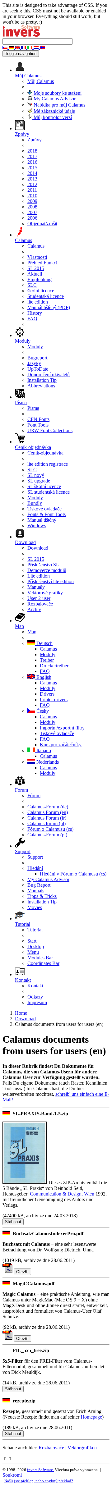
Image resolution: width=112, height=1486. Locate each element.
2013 (32, 178)
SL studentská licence (48, 492)
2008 (32, 206)
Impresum (37, 1002)
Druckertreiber (54, 665)
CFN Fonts (38, 419)
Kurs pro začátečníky (61, 744)
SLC (32, 285)
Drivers (47, 694)
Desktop (35, 946)
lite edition (37, 301)
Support (35, 857)
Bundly (34, 503)
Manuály (36, 587)
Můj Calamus (40, 81)
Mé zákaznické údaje (53, 111)
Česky (42, 711)
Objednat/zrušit (42, 223)
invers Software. (40, 1469)
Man (31, 631)
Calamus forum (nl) (46, 823)
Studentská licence (45, 296)
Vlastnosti (37, 257)
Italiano (43, 750)
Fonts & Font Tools (46, 514)
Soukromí (12, 1475)
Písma (33, 408)
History (34, 313)
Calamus (35, 246)
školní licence (40, 290)
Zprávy (34, 139)
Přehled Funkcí (42, 262)
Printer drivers (54, 699)
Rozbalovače (40, 603)
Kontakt (35, 985)
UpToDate (37, 369)
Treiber (47, 660)
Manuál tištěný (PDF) (48, 307)
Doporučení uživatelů (48, 374)
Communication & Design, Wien (62, 1193)
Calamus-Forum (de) (47, 806)
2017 (32, 156)
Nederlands (47, 762)
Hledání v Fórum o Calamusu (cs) (73, 873)
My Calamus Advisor (54, 98)
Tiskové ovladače (44, 508)
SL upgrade (38, 480)
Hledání (35, 868)
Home (21, 1013)
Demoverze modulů (46, 570)
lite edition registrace (47, 464)
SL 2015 (35, 268)
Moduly (35, 346)
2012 (32, 184)
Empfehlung (39, 279)
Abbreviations (41, 385)
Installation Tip (42, 380)
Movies (34, 907)
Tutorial (35, 929)
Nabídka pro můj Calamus (58, 104)
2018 (32, 150)
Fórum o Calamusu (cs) (50, 829)
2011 (32, 190)
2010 (32, 195)
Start (31, 941)
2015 (32, 167)
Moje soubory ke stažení (57, 93)
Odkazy (35, 996)
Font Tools (38, 425)
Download (37, 548)
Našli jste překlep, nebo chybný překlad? (38, 1481)
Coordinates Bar (43, 963)
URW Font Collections (49, 430)
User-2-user (38, 598)
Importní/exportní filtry (62, 727)
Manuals (35, 890)
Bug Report (38, 885)
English (43, 677)
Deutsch (44, 643)
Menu (33, 952)
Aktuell (34, 274)
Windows (36, 525)
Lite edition (38, 575)
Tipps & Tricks (42, 896)
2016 (32, 162)
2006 (32, 218)
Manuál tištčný (41, 520)
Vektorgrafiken (82, 1447)
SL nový (35, 475)
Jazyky (34, 363)
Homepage (91, 1417)
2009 (32, 201)
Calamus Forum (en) (47, 812)
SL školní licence (44, 486)
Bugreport (37, 357)
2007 (32, 212)
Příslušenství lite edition (50, 581)
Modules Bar (40, 957)
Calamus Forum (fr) (46, 818)
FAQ (32, 318)
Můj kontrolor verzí (52, 117)
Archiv (34, 609)
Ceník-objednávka (45, 452)
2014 (32, 173)
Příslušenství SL (43, 564)
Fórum (33, 795)
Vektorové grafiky (45, 592)
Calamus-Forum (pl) (47, 834)
